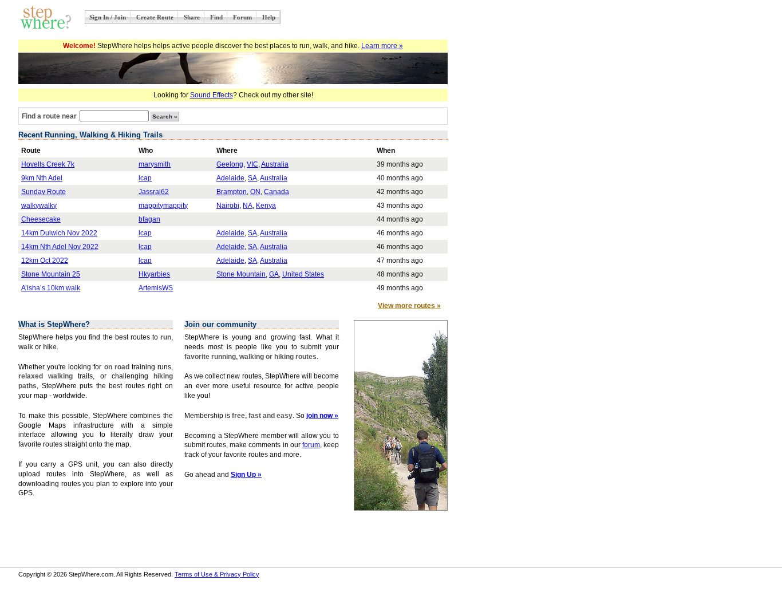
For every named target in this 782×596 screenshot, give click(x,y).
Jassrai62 (154, 192)
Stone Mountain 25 (50, 274)
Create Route (154, 17)
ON (255, 192)
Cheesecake (41, 219)
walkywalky (39, 206)
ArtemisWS (156, 288)
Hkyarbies (154, 274)
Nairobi (227, 206)
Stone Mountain (241, 274)
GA (274, 274)
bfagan (149, 219)
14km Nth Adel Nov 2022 (59, 247)
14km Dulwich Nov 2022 (59, 233)
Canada (276, 192)
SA (252, 178)
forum (311, 445)
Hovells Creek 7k (47, 164)
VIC (252, 164)
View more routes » (409, 306)
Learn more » (382, 46)
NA (247, 206)
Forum (242, 17)
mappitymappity (163, 206)
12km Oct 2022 (44, 260)
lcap (145, 178)
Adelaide (230, 178)
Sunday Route (43, 192)
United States (303, 274)
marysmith (155, 164)
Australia (275, 164)
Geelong (229, 164)
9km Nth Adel (41, 178)
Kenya (266, 206)
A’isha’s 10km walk (50, 288)
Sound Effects (211, 95)
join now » (322, 416)
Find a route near (49, 116)
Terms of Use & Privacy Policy (217, 574)
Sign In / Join (107, 17)
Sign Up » (246, 475)
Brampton (231, 192)
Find (216, 17)
